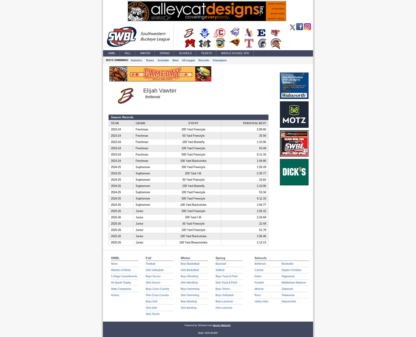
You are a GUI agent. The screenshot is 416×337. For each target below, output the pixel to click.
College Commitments (124, 276)
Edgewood (288, 276)
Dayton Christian (291, 270)
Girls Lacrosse (224, 307)
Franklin (259, 282)
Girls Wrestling (189, 282)
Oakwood (287, 288)
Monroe (259, 288)
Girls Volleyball (154, 270)
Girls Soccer (153, 282)
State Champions (121, 288)
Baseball (221, 263)
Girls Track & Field (226, 282)
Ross (258, 295)
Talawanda (288, 295)
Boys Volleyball (225, 295)
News (114, 263)
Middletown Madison (294, 282)
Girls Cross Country (157, 295)
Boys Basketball (190, 263)
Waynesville (289, 301)
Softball (220, 270)
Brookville (287, 263)
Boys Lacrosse (224, 301)
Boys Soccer (153, 276)
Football (150, 263)
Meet (175, 60)
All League (188, 60)
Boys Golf (151, 301)
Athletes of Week (121, 270)
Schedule (163, 60)
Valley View (261, 301)
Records (203, 60)
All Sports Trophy (121, 282)
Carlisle (259, 270)
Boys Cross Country (157, 288)
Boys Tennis (223, 288)
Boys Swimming (190, 288)
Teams (150, 60)
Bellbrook (260, 263)
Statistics (136, 60)
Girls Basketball (190, 270)
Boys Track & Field (226, 276)
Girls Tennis (153, 314)
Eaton (258, 276)
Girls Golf (151, 307)
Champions (220, 60)
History (115, 295)
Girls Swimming (190, 295)
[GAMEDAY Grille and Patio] (160, 80)
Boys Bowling (189, 301)
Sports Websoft (222, 325)
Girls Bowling (188, 307)
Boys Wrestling (189, 276)
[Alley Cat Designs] (207, 20)
